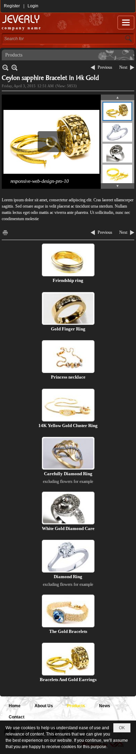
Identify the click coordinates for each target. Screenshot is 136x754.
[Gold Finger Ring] (68, 308)
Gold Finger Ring (68, 328)
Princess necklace (68, 377)
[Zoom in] (5, 67)
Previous (105, 67)
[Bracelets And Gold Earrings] (68, 659)
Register (12, 5)
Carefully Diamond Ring (68, 473)
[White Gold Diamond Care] (68, 508)
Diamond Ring (68, 576)
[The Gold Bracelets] (68, 611)
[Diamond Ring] (68, 556)
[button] (126, 22)
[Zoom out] (14, 67)
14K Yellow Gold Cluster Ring (68, 425)
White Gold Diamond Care (68, 528)
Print (5, 232)
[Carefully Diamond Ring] (68, 453)
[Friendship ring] (68, 260)
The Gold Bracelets (68, 631)
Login (33, 5)
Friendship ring (68, 280)
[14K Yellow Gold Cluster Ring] (68, 405)
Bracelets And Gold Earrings (68, 679)
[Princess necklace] (68, 356)
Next (123, 67)
